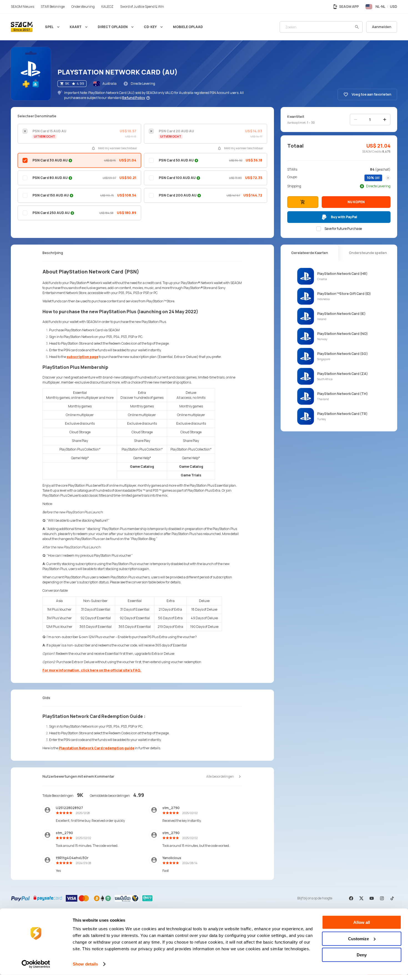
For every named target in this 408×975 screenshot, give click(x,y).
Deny (362, 954)
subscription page (82, 356)
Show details (85, 964)
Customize (358, 938)
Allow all (361, 922)
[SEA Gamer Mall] (21, 27)
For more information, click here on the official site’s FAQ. (91, 670)
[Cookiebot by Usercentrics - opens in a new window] (36, 964)
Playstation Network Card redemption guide (96, 748)
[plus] (385, 119)
